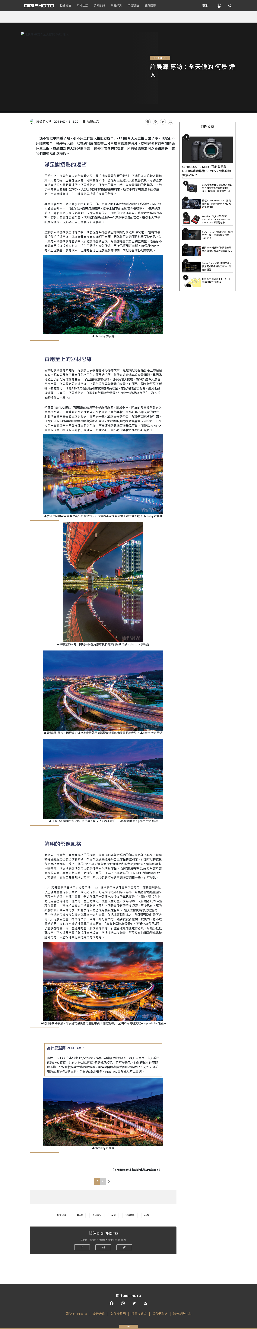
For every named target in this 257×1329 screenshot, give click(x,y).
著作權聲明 (118, 1314)
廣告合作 (99, 1314)
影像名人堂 (43, 121)
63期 (146, 1215)
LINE (155, 121)
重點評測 (116, 5)
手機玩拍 (133, 5)
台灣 (113, 1215)
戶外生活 (82, 5)
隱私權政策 (139, 1314)
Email (170, 121)
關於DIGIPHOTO (76, 1314)
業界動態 (99, 5)
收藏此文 (93, 121)
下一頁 (109, 1181)
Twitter (163, 121)
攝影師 (79, 1215)
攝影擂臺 (150, 5)
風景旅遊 (61, 1215)
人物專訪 (96, 1215)
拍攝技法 (65, 5)
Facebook (148, 121)
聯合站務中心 (182, 1314)
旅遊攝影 (130, 1215)
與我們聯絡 (159, 1314)
